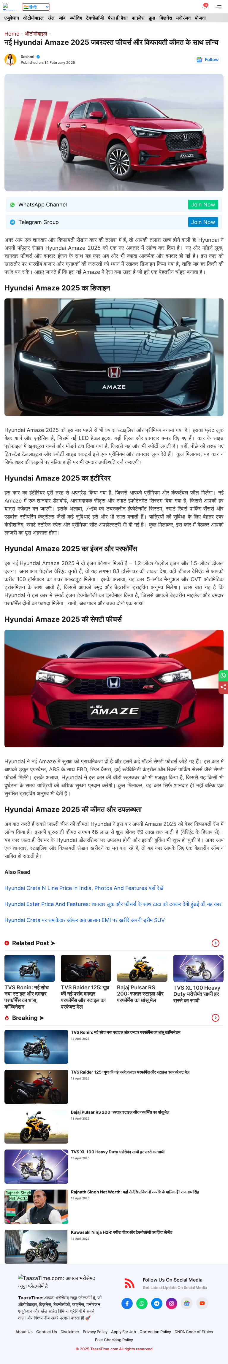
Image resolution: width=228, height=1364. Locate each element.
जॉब (62, 18)
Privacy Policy (95, 1331)
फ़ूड (152, 18)
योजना (200, 18)
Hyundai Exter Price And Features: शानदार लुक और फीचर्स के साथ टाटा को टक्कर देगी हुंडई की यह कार (112, 904)
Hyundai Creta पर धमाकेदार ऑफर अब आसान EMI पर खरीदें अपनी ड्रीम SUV (84, 920)
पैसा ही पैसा (118, 18)
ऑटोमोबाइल (33, 18)
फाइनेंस (138, 18)
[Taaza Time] (9, 6)
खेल (51, 18)
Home (11, 34)
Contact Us (46, 1331)
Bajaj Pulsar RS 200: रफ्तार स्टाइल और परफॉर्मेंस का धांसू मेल (140, 993)
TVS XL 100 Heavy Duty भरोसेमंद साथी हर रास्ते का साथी (196, 994)
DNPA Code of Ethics (194, 1331)
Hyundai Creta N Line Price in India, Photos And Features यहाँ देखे (84, 888)
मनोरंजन (183, 18)
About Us (24, 1331)
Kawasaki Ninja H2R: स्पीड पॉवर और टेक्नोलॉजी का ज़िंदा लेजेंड (121, 1232)
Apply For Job (123, 1331)
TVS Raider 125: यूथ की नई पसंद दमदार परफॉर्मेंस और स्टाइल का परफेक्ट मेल (85, 997)
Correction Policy (155, 1331)
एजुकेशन (11, 18)
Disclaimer (70, 1331)
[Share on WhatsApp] (223, 675)
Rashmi (27, 56)
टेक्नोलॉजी (95, 18)
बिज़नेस (165, 18)
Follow (212, 59)
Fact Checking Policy (114, 1339)
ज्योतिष (76, 18)
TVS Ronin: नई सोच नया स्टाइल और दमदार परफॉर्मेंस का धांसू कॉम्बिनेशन (26, 997)
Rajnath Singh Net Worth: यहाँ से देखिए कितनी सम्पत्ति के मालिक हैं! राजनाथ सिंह (135, 1191)
